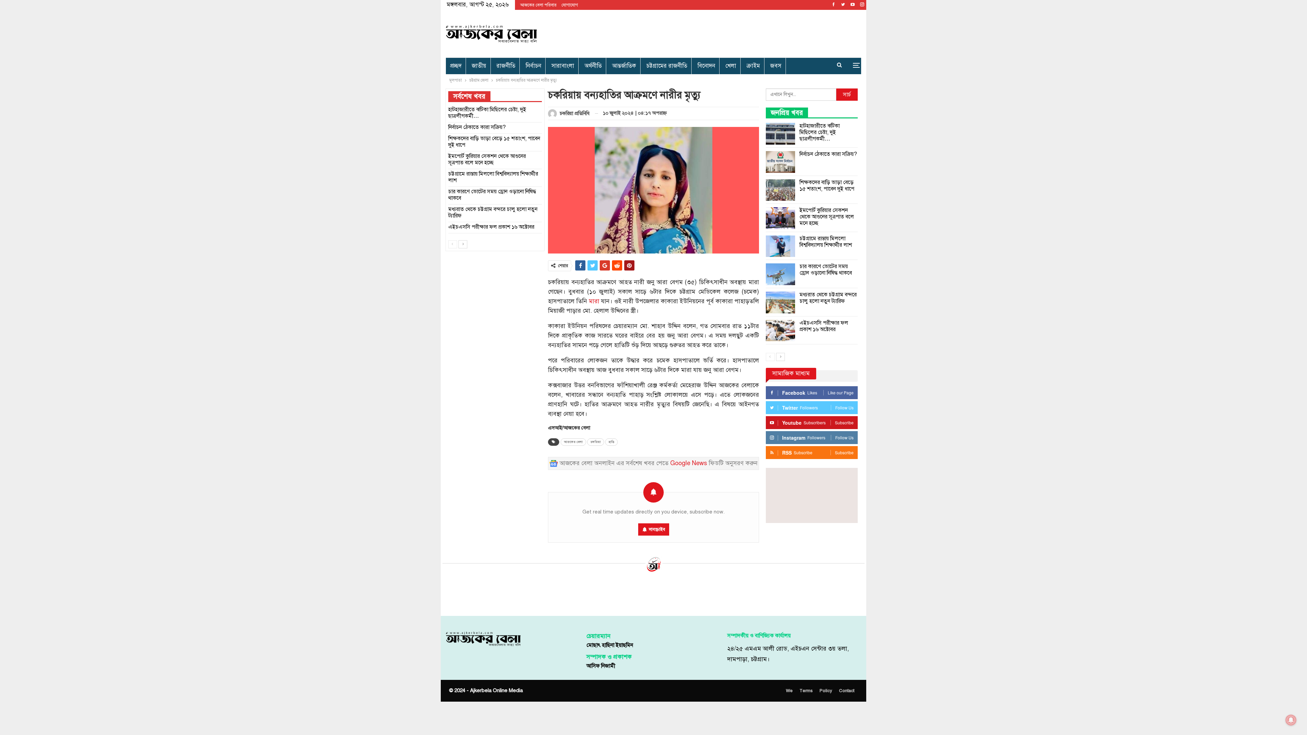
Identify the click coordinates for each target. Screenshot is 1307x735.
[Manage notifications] (1291, 720)
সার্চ (847, 94)
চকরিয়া (596, 442)
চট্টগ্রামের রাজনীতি (666, 66)
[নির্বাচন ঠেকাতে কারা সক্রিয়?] (780, 162)
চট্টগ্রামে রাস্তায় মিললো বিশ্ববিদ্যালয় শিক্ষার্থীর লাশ (826, 242)
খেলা (730, 66)
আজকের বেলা (573, 442)
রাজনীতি (506, 66)
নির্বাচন (533, 66)
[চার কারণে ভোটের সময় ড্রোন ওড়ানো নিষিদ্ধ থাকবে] (780, 274)
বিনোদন (706, 66)
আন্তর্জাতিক (624, 66)
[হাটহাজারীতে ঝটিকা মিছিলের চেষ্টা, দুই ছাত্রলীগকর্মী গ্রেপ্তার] (780, 134)
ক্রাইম (753, 66)
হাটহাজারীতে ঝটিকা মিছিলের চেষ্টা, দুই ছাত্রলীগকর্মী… (820, 132)
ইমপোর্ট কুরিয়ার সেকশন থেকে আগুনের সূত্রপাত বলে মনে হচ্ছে (827, 217)
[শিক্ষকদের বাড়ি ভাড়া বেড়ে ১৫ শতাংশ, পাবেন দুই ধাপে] (780, 190)
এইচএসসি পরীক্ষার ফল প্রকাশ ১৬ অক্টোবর (824, 326)
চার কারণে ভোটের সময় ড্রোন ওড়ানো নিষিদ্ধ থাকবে (826, 270)
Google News (688, 463)
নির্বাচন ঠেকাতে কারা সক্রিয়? (828, 154)
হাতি (611, 442)
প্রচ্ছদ (456, 66)
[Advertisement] (723, 32)
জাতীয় (479, 66)
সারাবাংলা (562, 66)
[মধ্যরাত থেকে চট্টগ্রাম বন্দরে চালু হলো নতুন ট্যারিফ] (780, 302)
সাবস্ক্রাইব (657, 529)
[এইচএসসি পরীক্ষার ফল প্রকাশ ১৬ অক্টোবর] (780, 331)
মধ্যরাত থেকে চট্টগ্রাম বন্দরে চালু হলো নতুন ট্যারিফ (828, 298)
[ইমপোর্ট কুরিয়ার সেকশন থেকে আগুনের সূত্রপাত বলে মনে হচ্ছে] (780, 218)
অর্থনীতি (593, 66)
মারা (594, 301)
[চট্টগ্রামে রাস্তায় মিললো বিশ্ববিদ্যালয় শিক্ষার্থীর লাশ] (780, 246)
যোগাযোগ (570, 5)
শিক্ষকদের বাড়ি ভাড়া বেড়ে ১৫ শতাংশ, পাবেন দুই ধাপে (827, 186)
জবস (775, 66)
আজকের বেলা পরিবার (538, 5)
